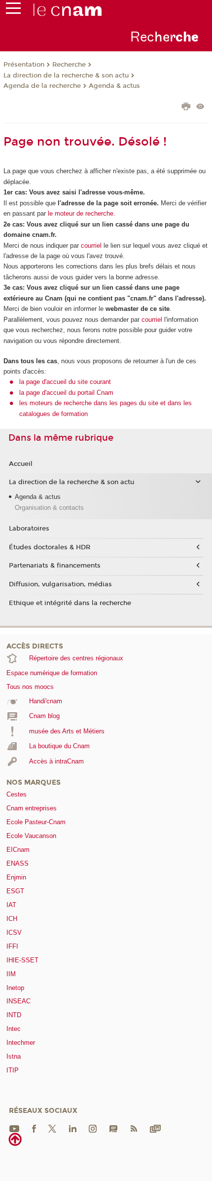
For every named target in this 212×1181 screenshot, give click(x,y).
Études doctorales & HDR (49, 547)
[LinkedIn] (73, 1128)
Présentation (23, 65)
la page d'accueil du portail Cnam (66, 392)
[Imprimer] (186, 108)
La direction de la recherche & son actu (66, 75)
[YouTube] (14, 1128)
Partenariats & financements (55, 566)
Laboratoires (29, 529)
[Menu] (13, 10)
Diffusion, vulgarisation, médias (60, 584)
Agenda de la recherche (42, 86)
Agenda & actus (114, 86)
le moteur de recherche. (80, 213)
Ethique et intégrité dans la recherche (70, 603)
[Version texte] (200, 107)
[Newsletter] (155, 1128)
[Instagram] (92, 1128)
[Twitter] (52, 1128)
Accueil (21, 464)
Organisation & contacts (49, 507)
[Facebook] (34, 1128)
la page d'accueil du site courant (65, 381)
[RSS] (133, 1128)
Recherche (69, 65)
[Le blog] (113, 1128)
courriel (91, 245)
